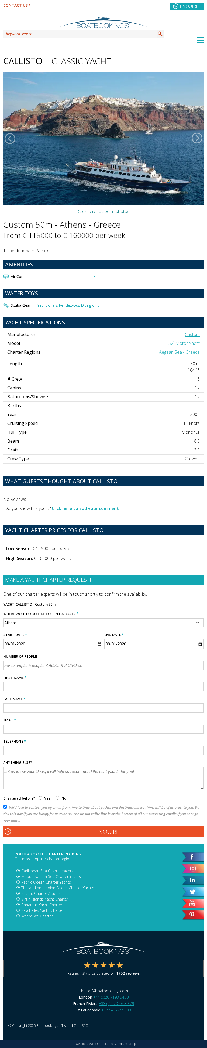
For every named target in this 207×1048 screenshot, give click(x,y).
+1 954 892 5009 (116, 1010)
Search (160, 34)
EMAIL (9, 720)
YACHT (9, 604)
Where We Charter (37, 916)
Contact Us (15, 5)
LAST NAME (14, 698)
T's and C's (69, 1025)
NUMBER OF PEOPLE (20, 656)
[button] (10, 138)
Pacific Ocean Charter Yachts (46, 882)
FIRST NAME (14, 677)
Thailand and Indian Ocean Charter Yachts (57, 887)
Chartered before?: (19, 798)
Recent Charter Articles (41, 893)
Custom (192, 334)
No (63, 798)
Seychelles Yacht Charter (42, 910)
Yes (47, 798)
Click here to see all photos (103, 211)
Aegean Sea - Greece (179, 352)
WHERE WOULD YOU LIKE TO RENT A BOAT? (40, 613)
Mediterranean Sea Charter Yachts (51, 876)
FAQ (85, 1025)
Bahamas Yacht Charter (41, 904)
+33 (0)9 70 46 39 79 (116, 1003)
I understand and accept (121, 1044)
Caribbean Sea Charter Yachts (47, 870)
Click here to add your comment (85, 508)
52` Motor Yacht (184, 343)
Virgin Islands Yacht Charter (44, 899)
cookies (96, 1044)
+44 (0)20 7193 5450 (111, 997)
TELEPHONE (14, 741)
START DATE (15, 634)
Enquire (189, 6)
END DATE (114, 634)
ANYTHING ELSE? (17, 762)
